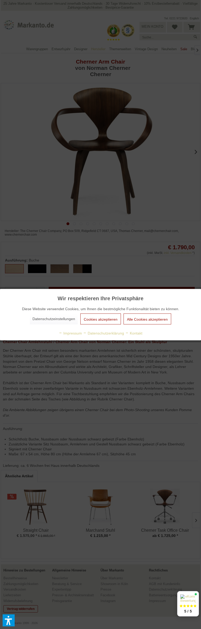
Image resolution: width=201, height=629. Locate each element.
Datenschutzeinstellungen (53, 318)
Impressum (72, 333)
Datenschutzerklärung (105, 333)
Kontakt (135, 333)
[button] (9, 620)
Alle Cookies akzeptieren (147, 319)
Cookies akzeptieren (101, 319)
